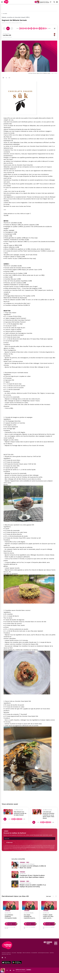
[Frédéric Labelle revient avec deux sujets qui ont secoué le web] (49, 905)
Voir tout (48, 896)
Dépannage (19, 952)
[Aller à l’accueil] (6, 3)
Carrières (52, 952)
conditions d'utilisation (18, 848)
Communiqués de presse (43, 952)
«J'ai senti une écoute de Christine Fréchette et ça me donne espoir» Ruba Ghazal (48, 815)
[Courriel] (9, 77)
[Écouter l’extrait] (8, 28)
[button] (6, 970)
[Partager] (54, 28)
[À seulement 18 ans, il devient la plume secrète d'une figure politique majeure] (15, 874)
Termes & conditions (6, 952)
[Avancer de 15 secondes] (11, 28)
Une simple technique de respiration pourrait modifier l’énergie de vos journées (30, 916)
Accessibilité (34, 952)
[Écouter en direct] (35, 2)
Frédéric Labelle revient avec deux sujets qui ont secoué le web (48, 916)
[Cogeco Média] (48, 943)
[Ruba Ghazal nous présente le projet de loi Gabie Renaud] (8, 811)
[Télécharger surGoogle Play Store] (17, 962)
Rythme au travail (44, 2)
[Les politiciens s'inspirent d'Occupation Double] (11, 905)
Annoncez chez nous (6, 954)
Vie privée (14, 952)
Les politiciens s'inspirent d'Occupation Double (11, 916)
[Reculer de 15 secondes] (4, 28)
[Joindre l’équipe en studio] (51, 2)
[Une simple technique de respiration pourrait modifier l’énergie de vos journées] (30, 905)
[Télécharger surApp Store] (6, 962)
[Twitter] (6, 77)
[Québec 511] (55, 944)
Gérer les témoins (27, 952)
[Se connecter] (57, 2)
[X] (5, 957)
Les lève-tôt (7, 35)
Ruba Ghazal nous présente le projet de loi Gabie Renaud (20, 813)
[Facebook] (3, 77)
